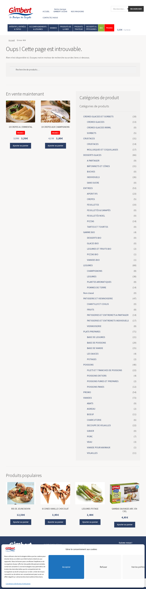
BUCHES (91, 171)
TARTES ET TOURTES (97, 226)
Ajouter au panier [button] (20, 145)
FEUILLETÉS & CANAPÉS (98, 210)
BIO (101, 28)
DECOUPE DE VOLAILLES (99, 425)
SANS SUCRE (93, 182)
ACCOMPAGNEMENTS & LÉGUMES (38, 27)
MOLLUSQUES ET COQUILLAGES (102, 149)
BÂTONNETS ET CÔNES (98, 166)
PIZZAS (90, 221)
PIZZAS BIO (92, 254)
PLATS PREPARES (91, 331)
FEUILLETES (93, 204)
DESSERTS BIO (94, 237)
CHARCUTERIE (94, 419)
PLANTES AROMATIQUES (99, 281)
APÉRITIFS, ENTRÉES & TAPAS (17, 27)
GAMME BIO (89, 232)
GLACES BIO (93, 243)
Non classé (88, 293)
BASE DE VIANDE (95, 348)
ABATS (90, 403)
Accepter (66, 567)
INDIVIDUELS (93, 177)
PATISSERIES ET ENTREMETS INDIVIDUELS (108, 320)
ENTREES (88, 188)
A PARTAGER (93, 160)
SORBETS (91, 133)
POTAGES (91, 359)
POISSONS (88, 364)
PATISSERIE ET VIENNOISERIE (98, 298)
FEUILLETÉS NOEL (96, 215)
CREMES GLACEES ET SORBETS (98, 116)
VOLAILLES (92, 453)
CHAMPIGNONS (94, 270)
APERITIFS (92, 193)
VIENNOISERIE (94, 326)
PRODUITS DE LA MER (65, 27)
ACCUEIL (46, 11)
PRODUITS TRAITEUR (78, 27)
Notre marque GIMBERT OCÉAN (60, 10)
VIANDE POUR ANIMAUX (98, 447)
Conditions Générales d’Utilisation (18, 584)
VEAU (89, 441)
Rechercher (136, 9)
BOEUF (90, 414)
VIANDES (53, 28)
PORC (90, 436)
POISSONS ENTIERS (97, 375)
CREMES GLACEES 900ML (99, 127)
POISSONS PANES (95, 386)
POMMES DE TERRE (96, 287)
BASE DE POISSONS (96, 342)
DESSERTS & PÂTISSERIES (91, 27)
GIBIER (90, 430)
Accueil (12, 40)
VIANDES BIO (93, 259)
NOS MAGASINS (77, 11)
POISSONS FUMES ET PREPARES (102, 381)
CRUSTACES (89, 138)
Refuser (103, 567)
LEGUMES (88, 265)
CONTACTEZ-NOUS (50, 17)
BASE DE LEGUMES (96, 337)
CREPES (91, 199)
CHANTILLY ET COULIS (98, 304)
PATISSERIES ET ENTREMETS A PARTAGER (107, 315)
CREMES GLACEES (95, 121)
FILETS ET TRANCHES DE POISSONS (104, 370)
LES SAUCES (93, 353)
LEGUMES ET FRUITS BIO (99, 248)
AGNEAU (91, 408)
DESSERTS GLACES (92, 155)
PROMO (109, 28)
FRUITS (90, 309)
